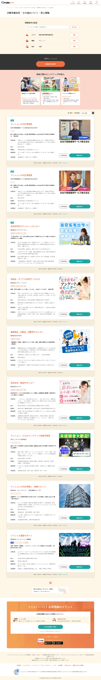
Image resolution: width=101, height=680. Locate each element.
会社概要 (60, 665)
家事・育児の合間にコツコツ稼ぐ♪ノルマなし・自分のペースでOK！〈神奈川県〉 (32, 289)
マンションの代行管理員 (21, 124)
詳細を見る (80, 155)
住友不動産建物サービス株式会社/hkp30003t (24, 128)
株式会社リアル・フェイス (19, 283)
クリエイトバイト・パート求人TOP (13, 7)
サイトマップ (35, 665)
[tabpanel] (50, 91)
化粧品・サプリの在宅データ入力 (25, 279)
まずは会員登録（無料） (50, 626)
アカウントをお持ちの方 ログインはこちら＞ (50, 631)
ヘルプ (54, 665)
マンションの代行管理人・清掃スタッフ (28, 487)
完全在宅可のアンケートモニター (25, 226)
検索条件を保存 (50, 64)
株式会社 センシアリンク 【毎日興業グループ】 (26, 490)
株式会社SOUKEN (16, 335)
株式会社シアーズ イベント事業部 (21, 539)
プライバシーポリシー (46, 665)
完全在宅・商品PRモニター (23, 383)
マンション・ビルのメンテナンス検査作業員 (30, 436)
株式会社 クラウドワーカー (19, 230)
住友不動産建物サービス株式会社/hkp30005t (24, 179)
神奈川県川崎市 (27, 7)
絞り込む (74, 27)
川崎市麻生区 (33, 7)
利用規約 (19, 665)
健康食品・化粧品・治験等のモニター (27, 332)
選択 (74, 34)
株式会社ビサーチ (16, 386)
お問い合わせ (67, 665)
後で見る (64, 155)
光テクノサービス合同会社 (19, 439)
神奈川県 (21, 7)
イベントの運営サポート (21, 536)
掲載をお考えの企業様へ (78, 665)
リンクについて (26, 665)
